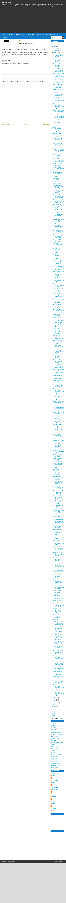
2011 (53, 713)
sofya (53, 806)
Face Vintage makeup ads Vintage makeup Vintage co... (58, 75)
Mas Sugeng (61, 861)
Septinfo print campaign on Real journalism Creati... (58, 227)
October (56, 48)
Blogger (60, 718)
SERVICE (18, 34)
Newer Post (5, 124)
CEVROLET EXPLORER (57, 734)
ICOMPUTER (54, 752)
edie (53, 794)
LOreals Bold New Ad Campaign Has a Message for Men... (58, 112)
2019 (53, 707)
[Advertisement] (33, 20)
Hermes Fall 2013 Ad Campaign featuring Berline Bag (58, 151)
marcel (54, 796)
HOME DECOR (54, 748)
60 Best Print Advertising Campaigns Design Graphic (58, 99)
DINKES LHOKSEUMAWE (57, 742)
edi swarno (55, 785)
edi (53, 792)
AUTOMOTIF (54, 725)
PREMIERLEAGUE (55, 760)
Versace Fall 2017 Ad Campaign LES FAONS (58, 60)
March (55, 702)
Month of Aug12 (57, 183)
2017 (53, 711)
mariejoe (54, 799)
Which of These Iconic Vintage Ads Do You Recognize (58, 160)
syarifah (54, 808)
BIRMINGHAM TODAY (56, 732)
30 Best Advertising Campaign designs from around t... (58, 81)
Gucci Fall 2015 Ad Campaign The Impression (58, 65)
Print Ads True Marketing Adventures (56, 180)
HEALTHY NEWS (55, 746)
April (55, 700)
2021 (53, 46)
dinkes (54, 782)
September (56, 50)
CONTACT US (56, 34)
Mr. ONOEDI (55, 780)
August (55, 52)
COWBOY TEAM (55, 738)
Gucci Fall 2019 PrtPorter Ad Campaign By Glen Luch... (58, 129)
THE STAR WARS (55, 764)
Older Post (46, 124)
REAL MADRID (54, 762)
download (6, 62)
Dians (53, 773)
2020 (53, 704)
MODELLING (54, 758)
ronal (53, 803)
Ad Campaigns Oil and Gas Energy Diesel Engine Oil (58, 187)
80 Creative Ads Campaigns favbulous (57, 155)
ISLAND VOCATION (56, 754)
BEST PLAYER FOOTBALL (54, 730)
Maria (53, 778)
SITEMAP (5, 37)
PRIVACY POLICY (40, 34)
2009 (53, 715)
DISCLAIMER (49, 34)
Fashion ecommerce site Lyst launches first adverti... (58, 135)
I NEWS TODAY (55, 750)
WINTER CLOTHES (55, 766)
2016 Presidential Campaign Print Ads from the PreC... (57, 174)
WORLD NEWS (54, 768)
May (55, 697)
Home (4, 34)
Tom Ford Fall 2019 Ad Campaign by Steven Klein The (58, 70)
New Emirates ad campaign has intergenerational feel (58, 145)
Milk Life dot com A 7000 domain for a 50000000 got (58, 56)
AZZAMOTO (54, 727)
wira (53, 810)
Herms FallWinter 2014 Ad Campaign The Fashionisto (58, 169)
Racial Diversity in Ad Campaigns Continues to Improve (58, 123)
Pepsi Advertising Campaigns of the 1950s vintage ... (58, 86)
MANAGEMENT (10, 34)
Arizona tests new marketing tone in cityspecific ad (58, 94)
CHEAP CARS (54, 736)
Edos (53, 775)
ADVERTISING (6, 2)
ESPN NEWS (54, 744)
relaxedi (54, 801)
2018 (53, 709)
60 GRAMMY (54, 723)
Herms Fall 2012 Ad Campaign (58, 90)
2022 (53, 44)
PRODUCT (23, 34)
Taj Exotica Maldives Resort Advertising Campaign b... (58, 118)
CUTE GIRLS (54, 740)
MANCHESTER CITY (56, 756)
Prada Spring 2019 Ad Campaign (58, 164)
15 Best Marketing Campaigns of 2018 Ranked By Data (58, 196)
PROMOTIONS (31, 34)
